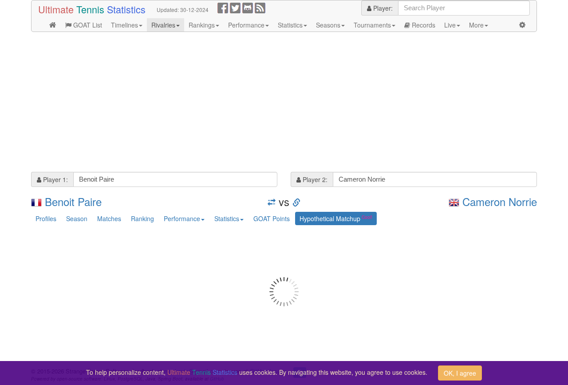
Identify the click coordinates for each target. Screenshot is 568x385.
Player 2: (314, 179)
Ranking (142, 218)
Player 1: (54, 179)
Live (450, 24)
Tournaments (372, 24)
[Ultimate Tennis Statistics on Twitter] (235, 7)
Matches (109, 218)
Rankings (202, 24)
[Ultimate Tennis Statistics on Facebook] (222, 7)
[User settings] (522, 25)
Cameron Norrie (499, 201)
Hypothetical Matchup (330, 218)
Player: (382, 8)
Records (422, 24)
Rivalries (163, 24)
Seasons (328, 24)
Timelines (124, 24)
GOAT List (86, 24)
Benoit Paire (73, 201)
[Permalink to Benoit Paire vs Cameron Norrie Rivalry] (296, 201)
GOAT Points (271, 218)
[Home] (53, 25)
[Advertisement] (284, 103)
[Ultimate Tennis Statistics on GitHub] (247, 7)
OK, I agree (460, 373)
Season (76, 218)
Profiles (46, 218)
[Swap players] (272, 201)
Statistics (290, 24)
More (476, 24)
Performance (246, 24)
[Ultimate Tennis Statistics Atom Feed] (260, 7)
